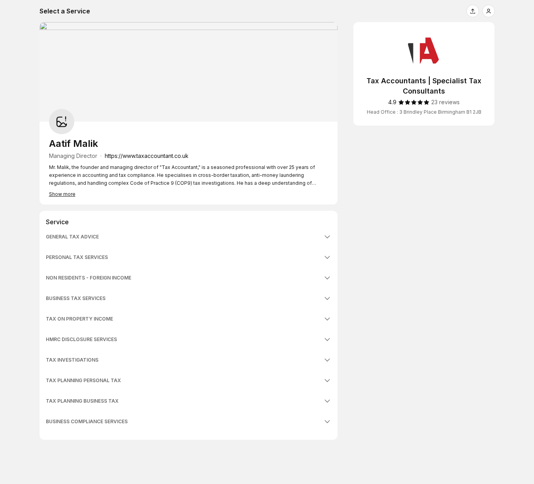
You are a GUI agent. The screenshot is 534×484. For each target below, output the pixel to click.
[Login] (488, 11)
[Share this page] (472, 11)
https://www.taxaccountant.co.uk (147, 155)
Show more (62, 194)
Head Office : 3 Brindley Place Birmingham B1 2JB (424, 112)
